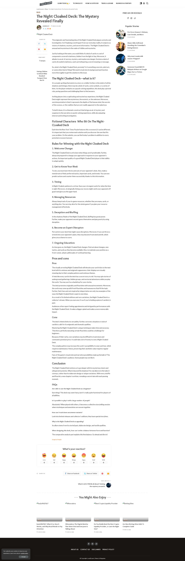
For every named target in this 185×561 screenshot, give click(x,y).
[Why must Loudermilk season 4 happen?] (121, 58)
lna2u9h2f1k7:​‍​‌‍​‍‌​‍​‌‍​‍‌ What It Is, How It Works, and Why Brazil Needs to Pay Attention (49, 526)
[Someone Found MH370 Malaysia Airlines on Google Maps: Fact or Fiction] (121, 70)
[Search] (147, 3)
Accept (24, 557)
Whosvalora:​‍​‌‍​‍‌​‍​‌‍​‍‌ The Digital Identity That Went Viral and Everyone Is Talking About (76, 526)
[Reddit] (135, 18)
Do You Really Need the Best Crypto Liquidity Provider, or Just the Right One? (106, 526)
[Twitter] (46, 29)
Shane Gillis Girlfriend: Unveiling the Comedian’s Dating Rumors (136, 45)
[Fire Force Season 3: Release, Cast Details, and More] (121, 34)
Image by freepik (56, 439)
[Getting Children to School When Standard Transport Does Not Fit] (42, 64)
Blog (38, 12)
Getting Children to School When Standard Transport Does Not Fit (42, 76)
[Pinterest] (48, 29)
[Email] (50, 29)
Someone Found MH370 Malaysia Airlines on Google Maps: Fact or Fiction (137, 69)
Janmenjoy (46, 26)
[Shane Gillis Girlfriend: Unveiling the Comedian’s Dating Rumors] (121, 46)
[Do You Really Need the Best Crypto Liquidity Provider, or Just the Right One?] (107, 512)
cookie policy (24, 553)
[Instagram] (131, 18)
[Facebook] (44, 29)
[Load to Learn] (46, 3)
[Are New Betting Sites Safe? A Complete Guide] (135, 512)
